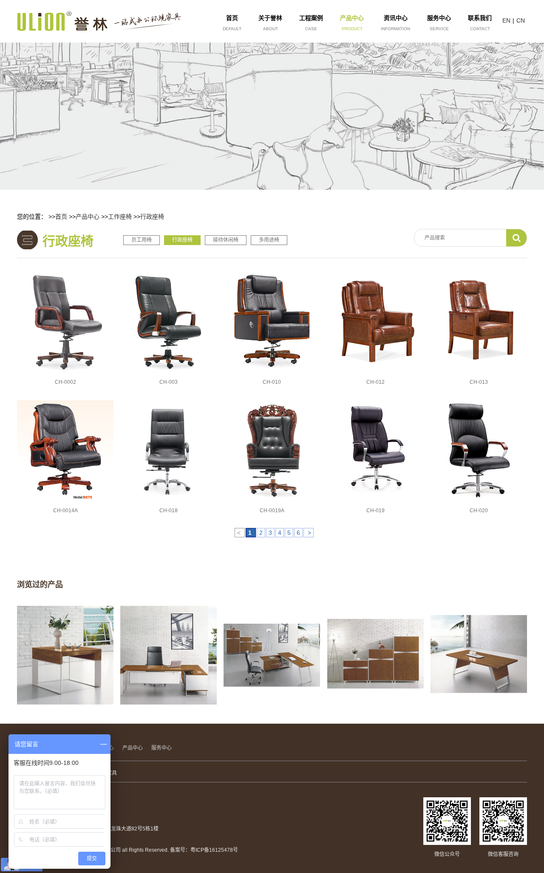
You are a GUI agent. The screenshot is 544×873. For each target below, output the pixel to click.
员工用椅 (141, 240)
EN (506, 20)
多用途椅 (269, 240)
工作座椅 (120, 216)
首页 (61, 216)
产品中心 (87, 216)
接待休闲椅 (225, 240)
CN (520, 20)
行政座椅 (152, 216)
